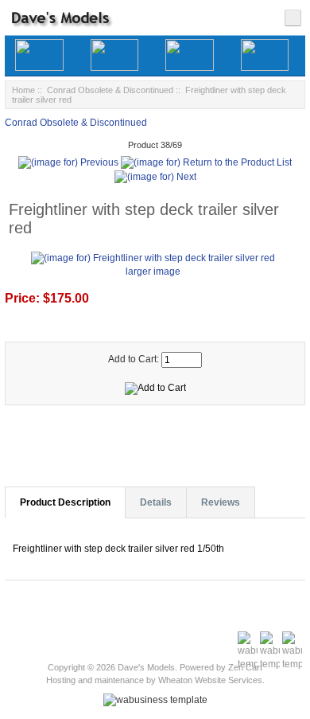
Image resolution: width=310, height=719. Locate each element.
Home (23, 90)
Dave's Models (146, 667)
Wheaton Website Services (210, 680)
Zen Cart (245, 667)
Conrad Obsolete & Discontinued (110, 90)
